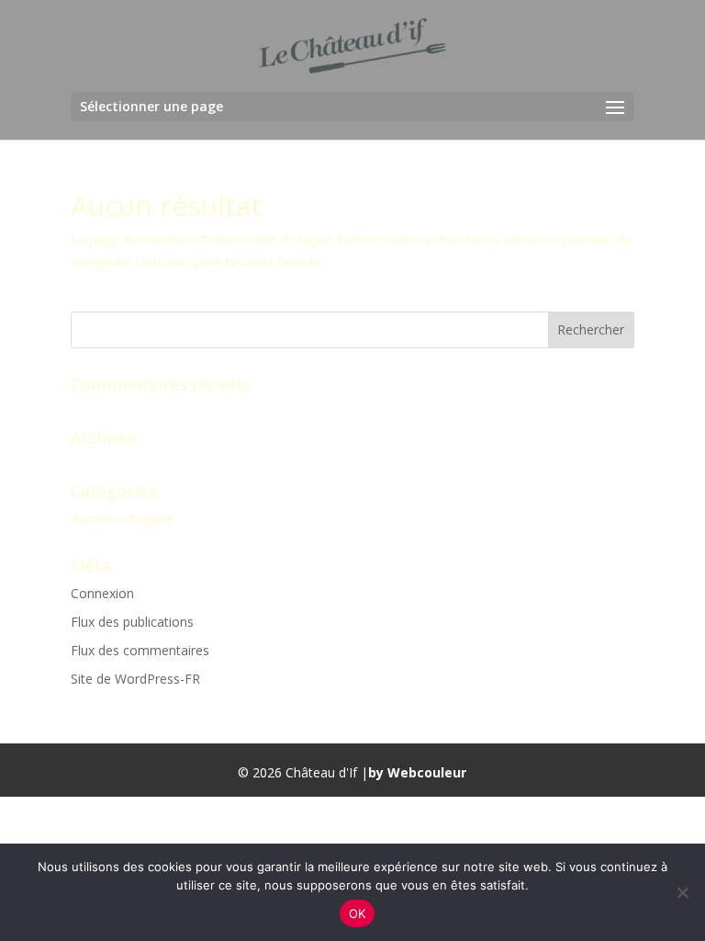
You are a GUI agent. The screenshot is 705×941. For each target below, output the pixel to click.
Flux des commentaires (140, 650)
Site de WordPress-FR (135, 678)
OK (357, 913)
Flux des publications (132, 621)
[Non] (682, 892)
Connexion (102, 593)
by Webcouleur (417, 772)
